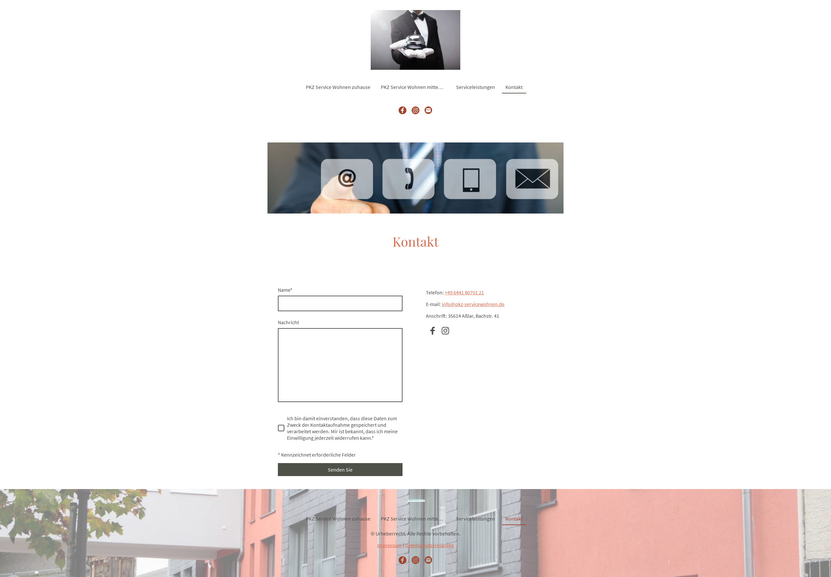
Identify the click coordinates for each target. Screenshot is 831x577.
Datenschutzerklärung (429, 545)
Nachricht (288, 322)
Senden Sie (340, 469)
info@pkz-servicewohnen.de (473, 304)
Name (285, 290)
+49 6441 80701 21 (464, 292)
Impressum (389, 545)
